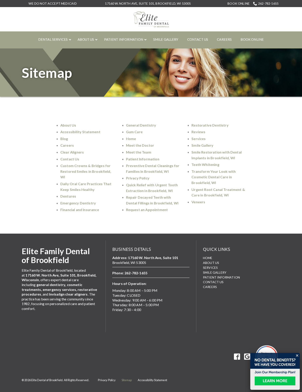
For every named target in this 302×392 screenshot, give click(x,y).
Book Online (238, 3)
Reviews (198, 132)
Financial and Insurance (79, 210)
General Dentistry (141, 125)
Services (198, 138)
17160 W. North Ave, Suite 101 (153, 258)
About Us (68, 125)
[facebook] (237, 356)
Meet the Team (138, 152)
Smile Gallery (202, 145)
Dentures (68, 196)
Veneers (198, 202)
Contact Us (69, 159)
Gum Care (134, 132)
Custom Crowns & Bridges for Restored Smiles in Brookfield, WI (85, 171)
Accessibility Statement (80, 132)
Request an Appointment (147, 210)
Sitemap (47, 72)
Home (131, 138)
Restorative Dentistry (209, 125)
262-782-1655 (268, 3)
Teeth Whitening (205, 164)
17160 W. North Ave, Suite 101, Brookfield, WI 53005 (148, 3)
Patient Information (142, 159)
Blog (64, 138)
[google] (247, 356)
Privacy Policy (137, 178)
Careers (67, 145)
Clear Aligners (72, 152)
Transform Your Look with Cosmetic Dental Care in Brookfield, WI (213, 177)
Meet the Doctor (140, 145)
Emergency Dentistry (78, 203)
